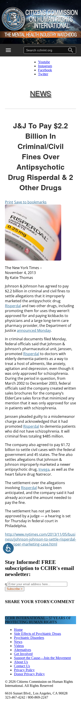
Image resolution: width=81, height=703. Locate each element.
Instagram (45, 66)
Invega (44, 469)
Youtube (44, 62)
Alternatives (22, 650)
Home (18, 630)
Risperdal (13, 305)
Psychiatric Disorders (29, 638)
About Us (21, 662)
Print (9, 202)
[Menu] (11, 50)
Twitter (43, 74)
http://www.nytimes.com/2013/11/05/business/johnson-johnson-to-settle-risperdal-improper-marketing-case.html (40, 539)
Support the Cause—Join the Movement (42, 658)
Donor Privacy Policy (29, 674)
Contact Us (22, 666)
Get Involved (23, 654)
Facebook (45, 70)
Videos (19, 646)
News (40, 93)
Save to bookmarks (30, 202)
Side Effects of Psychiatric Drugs (37, 634)
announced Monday (34, 330)
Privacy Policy (24, 670)
